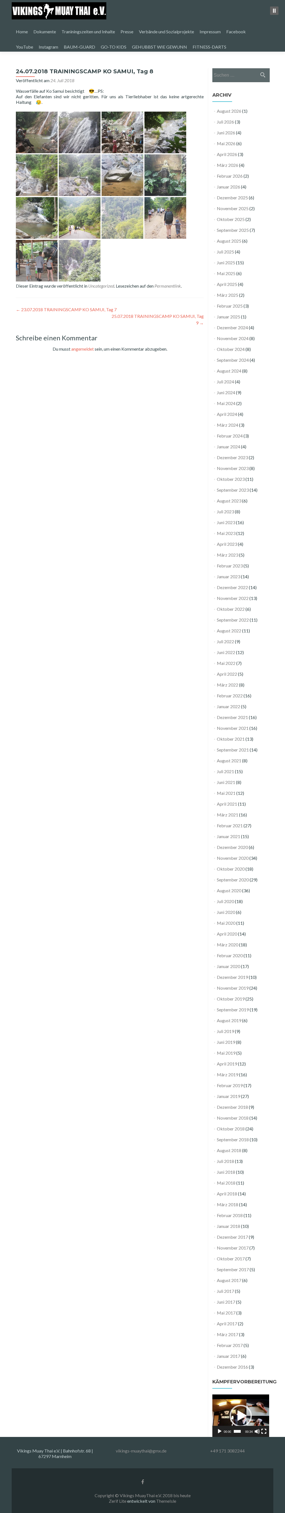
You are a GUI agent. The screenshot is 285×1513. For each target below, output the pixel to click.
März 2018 (227, 1204)
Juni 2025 (226, 262)
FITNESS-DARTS (209, 46)
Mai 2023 (226, 533)
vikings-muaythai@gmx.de (141, 1450)
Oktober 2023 (231, 479)
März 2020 (227, 944)
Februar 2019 (230, 1085)
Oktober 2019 (231, 998)
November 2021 (233, 728)
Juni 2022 (226, 652)
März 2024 (227, 425)
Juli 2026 (225, 121)
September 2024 (233, 360)
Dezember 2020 (232, 847)
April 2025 (227, 284)
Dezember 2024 (232, 327)
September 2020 (233, 879)
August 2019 (229, 1020)
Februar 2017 (230, 1345)
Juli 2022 (225, 641)
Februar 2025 (230, 305)
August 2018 (229, 1150)
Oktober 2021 (231, 739)
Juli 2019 (225, 1031)
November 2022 (233, 598)
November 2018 (233, 1117)
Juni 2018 (226, 1172)
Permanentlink (167, 285)
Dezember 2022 (232, 587)
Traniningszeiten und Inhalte (88, 31)
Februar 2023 (230, 565)
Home (22, 31)
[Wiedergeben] (219, 1431)
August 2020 (229, 890)
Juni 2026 (226, 132)
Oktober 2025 (231, 219)
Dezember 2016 (232, 1366)
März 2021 (227, 814)
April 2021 (227, 803)
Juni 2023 (226, 522)
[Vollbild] (264, 1431)
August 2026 (229, 111)
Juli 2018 (225, 1161)
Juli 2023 (225, 511)
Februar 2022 (230, 695)
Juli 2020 (225, 901)
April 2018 (227, 1193)
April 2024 (227, 414)
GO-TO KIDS (113, 46)
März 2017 (227, 1334)
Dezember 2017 (232, 1237)
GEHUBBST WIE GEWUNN (159, 46)
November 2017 (233, 1247)
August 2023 (229, 500)
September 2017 (233, 1269)
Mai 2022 (226, 663)
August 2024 (229, 370)
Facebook (236, 31)
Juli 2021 (225, 771)
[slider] (237, 1431)
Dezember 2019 (232, 977)
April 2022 (227, 674)
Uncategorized (101, 285)
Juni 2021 (226, 782)
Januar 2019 (228, 1096)
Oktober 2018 (231, 1128)
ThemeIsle (166, 1501)
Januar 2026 (228, 186)
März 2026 (227, 165)
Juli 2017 (225, 1291)
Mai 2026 (226, 143)
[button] (241, 1416)
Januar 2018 (228, 1226)
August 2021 (229, 760)
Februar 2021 (230, 825)
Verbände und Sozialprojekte (166, 31)
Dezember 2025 (232, 197)
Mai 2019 (226, 1052)
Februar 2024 (230, 435)
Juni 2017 (226, 1302)
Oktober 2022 (231, 609)
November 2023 (233, 468)
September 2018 (233, 1139)
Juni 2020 (226, 912)
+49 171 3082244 (227, 1450)
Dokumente (44, 31)
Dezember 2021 (232, 717)
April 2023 (227, 544)
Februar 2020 (230, 955)
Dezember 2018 (232, 1107)
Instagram (48, 46)
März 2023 (227, 554)
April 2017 (227, 1323)
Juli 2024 (225, 381)
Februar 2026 (230, 176)
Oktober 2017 (231, 1258)
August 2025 (229, 240)
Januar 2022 (228, 706)
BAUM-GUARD (79, 46)
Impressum (210, 31)
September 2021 (233, 749)
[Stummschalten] (257, 1431)
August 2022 (229, 630)
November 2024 (233, 338)
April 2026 (227, 154)
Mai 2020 (226, 923)
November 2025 (233, 208)
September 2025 (233, 230)
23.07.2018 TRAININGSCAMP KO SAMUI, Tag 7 (66, 309)
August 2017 (229, 1280)
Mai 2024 (226, 403)
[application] (240, 1415)
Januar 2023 (228, 576)
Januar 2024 (228, 446)
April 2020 (227, 933)
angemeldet (82, 348)
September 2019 (233, 1009)
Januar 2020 (228, 966)
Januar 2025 (228, 316)
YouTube (24, 46)
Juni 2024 (226, 392)
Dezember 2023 (232, 457)
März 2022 (227, 684)
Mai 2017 (226, 1312)
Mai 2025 (226, 273)
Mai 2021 (226, 793)
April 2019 (227, 1063)
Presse (127, 31)
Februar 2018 (230, 1215)
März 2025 (227, 295)
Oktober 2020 (231, 868)
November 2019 (233, 988)
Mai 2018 (226, 1182)
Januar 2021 (228, 836)
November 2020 (233, 858)
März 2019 (227, 1074)
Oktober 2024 (231, 349)
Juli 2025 (225, 251)
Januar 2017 (228, 1356)
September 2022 (233, 619)
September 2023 (233, 489)
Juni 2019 (226, 1042)
